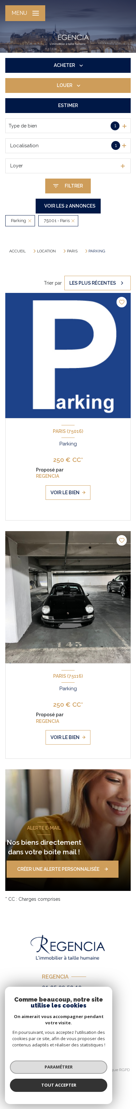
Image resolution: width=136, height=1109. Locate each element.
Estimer (68, 105)
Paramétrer (59, 1067)
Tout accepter (58, 1085)
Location (46, 251)
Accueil (17, 251)
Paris (72, 251)
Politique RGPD (116, 1069)
